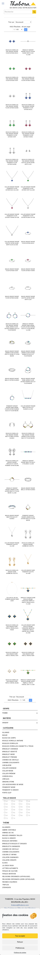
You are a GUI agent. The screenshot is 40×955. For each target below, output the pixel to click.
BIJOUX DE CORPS (9, 738)
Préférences (20, 948)
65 (6, 815)
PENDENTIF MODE (8, 787)
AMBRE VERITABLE (9, 830)
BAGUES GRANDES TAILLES (12, 835)
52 (29, 804)
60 (29, 810)
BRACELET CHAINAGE (10, 749)
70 (29, 815)
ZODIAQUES (6, 887)
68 (21, 815)
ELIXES (5, 863)
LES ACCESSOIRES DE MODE (12, 784)
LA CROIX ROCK (8, 865)
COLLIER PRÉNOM (8, 773)
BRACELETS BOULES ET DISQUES (14, 843)
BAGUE (4, 735)
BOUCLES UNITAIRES (9, 841)
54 (14, 807)
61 (6, 812)
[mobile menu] (3, 3)
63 (21, 812)
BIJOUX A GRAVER (9, 838)
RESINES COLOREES (9, 882)
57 (6, 810)
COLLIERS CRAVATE (9, 860)
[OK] (34, 12)
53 (6, 807)
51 (21, 804)
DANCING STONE (8, 782)
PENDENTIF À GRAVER (10, 790)
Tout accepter (20, 936)
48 (29, 801)
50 (14, 804)
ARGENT (5, 723)
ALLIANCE (5, 732)
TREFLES (5, 885)
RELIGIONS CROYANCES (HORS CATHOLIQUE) (18, 879)
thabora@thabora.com (20, 905)
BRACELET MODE (8, 754)
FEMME (5, 713)
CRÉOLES (5, 779)
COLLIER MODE (7, 771)
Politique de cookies (20, 952)
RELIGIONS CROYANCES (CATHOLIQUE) (16, 876)
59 (21, 810)
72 (6, 818)
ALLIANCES (6, 827)
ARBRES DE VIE (8, 833)
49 (6, 804)
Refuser (20, 942)
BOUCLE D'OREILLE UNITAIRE (12, 741)
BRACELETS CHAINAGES (11, 846)
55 (21, 807)
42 (6, 801)
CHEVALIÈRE (6, 765)
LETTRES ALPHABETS (10, 868)
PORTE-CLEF (6, 793)
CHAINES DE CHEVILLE (10, 760)
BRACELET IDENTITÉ (9, 751)
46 (21, 801)
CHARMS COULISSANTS (10, 762)
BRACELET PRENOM (9, 757)
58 (14, 810)
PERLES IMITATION (9, 874)
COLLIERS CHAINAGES (10, 857)
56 (29, 807)
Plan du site (22, 908)
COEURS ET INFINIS (9, 854)
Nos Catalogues (10, 908)
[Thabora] (23, 3)
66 (14, 815)
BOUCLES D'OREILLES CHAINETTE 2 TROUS (17, 746)
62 (14, 812)
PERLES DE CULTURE (10, 871)
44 (14, 801)
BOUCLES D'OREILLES (10, 743)
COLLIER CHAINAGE (9, 768)
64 (29, 812)
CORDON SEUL (7, 776)
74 (14, 818)
